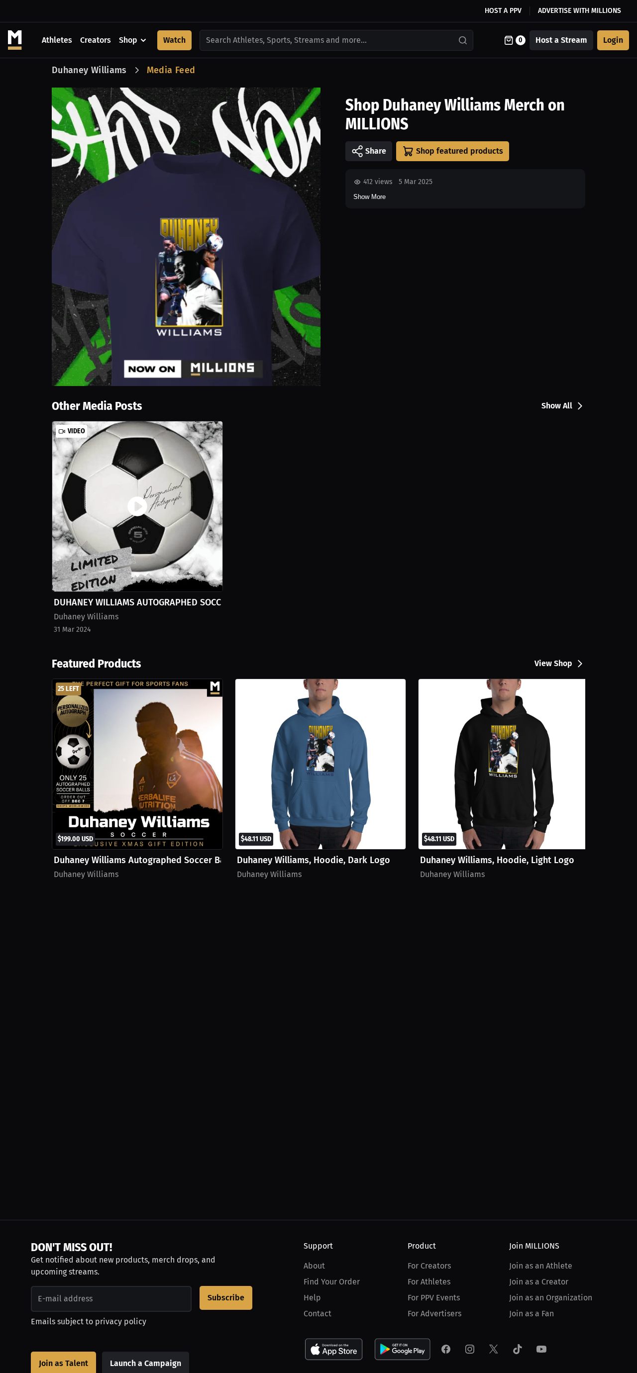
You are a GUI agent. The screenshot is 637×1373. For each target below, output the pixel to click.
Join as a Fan (531, 1313)
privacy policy (120, 1321)
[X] (494, 1349)
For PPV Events (434, 1297)
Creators (95, 40)
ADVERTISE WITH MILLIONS (579, 10)
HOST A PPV (503, 10)
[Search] (463, 40)
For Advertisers (434, 1313)
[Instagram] (470, 1349)
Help (312, 1297)
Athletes (57, 40)
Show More (369, 196)
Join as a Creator (538, 1281)
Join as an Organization (550, 1297)
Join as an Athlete (540, 1266)
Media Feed (171, 70)
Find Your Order (332, 1281)
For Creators (429, 1266)
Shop (128, 40)
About (314, 1266)
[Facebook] (446, 1349)
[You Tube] (541, 1349)
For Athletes (429, 1281)
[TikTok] (518, 1349)
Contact (317, 1313)
